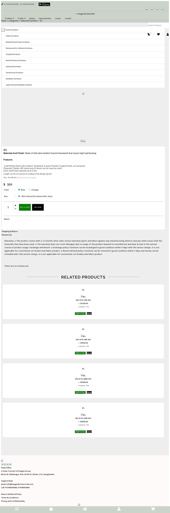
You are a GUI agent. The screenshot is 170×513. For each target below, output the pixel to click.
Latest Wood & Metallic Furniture (19, 85)
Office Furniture (12, 36)
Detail (89, 313)
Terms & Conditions (10, 497)
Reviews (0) (7, 235)
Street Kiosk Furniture (14, 72)
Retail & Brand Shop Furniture (18, 42)
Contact (68, 18)
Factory (32, 18)
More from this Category (27, 178)
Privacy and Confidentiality (13, 501)
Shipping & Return (10, 231)
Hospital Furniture (13, 54)
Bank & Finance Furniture (16, 60)
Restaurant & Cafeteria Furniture (19, 48)
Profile (21, 18)
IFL (83, 290)
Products (9, 18)
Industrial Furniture (13, 66)
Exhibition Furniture (13, 79)
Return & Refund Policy (11, 494)
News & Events (45, 18)
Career (58, 18)
